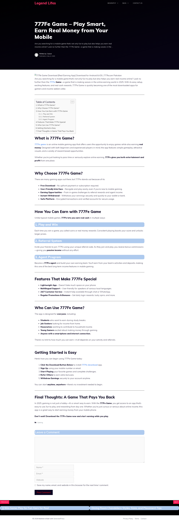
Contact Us (137, 3)
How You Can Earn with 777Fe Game (52, 111)
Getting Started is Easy (46, 128)
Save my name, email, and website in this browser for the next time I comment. (72, 485)
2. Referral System (48, 117)
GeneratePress (58, 519)
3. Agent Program (47, 119)
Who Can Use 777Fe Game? (48, 125)
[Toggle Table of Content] (71, 102)
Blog (124, 3)
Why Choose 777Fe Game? (48, 108)
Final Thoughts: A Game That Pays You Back (55, 131)
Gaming (40, 422)
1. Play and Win (47, 114)
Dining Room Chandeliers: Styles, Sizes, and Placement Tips (127, 508)
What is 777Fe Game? (46, 105)
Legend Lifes (45, 3)
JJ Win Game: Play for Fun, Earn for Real (25, 508)
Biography (112, 3)
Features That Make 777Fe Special (51, 122)
